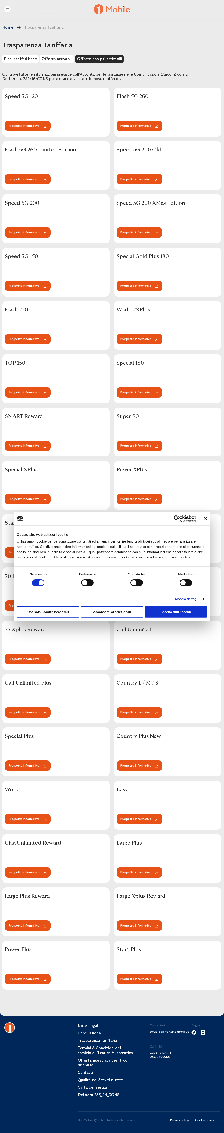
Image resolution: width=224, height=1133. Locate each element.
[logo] (112, 9)
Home (7, 27)
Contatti (85, 1073)
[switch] (87, 582)
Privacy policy (179, 1120)
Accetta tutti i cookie (176, 612)
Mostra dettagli (186, 598)
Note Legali (88, 1026)
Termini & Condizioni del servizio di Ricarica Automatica (105, 1050)
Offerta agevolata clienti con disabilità (104, 1062)
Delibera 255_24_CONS (98, 1095)
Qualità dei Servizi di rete (100, 1080)
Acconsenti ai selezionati (112, 612)
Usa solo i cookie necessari (48, 612)
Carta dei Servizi (92, 1087)
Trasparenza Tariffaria (97, 1041)
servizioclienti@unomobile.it (163, 1031)
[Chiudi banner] (205, 518)
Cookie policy (204, 1120)
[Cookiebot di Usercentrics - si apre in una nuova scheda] (177, 518)
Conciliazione (89, 1033)
